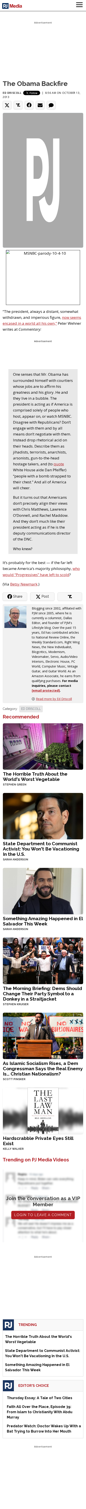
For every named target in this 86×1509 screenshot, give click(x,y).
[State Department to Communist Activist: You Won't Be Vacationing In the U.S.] (43, 815)
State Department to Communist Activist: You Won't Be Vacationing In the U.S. (41, 849)
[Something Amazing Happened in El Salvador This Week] (43, 890)
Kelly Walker (13, 1148)
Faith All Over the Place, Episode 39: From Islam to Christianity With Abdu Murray (39, 1412)
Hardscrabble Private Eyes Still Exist (38, 1140)
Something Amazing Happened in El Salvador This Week (43, 921)
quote (59, 463)
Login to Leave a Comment (43, 1215)
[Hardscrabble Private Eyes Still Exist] (43, 1110)
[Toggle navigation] (79, 5)
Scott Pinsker (14, 1079)
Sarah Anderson (15, 859)
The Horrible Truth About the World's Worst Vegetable (35, 776)
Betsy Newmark (23, 584)
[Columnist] (17, 617)
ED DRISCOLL (31, 709)
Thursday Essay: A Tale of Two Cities (39, 1398)
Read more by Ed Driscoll (54, 699)
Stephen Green (14, 784)
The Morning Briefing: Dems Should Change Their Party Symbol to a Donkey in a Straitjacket (42, 994)
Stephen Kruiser (15, 1004)
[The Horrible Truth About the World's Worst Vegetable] (43, 746)
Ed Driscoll (12, 93)
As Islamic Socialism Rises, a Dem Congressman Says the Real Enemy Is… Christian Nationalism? (42, 1069)
